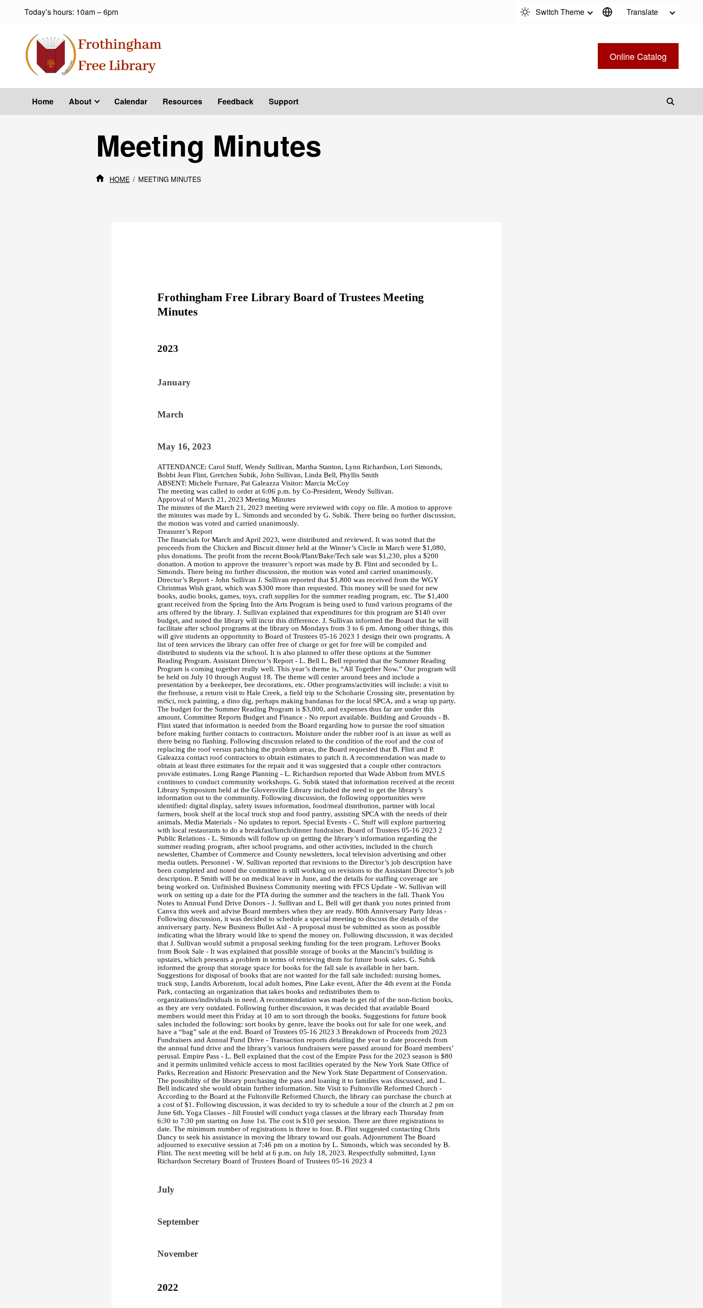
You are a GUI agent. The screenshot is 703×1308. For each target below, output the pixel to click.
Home (43, 101)
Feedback (235, 101)
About (80, 101)
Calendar (130, 101)
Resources (182, 101)
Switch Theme (560, 11)
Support (283, 101)
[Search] (670, 101)
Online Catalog (638, 56)
